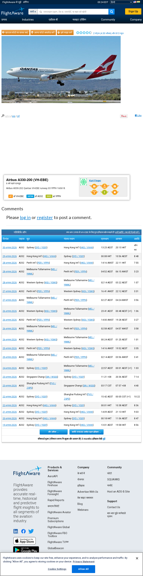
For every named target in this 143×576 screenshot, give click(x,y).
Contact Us (113, 507)
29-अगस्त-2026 (10, 256)
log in (25, 217)
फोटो (109, 473)
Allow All (83, 569)
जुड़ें (103, 438)
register (45, 217)
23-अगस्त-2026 (10, 377)
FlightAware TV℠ (58, 542)
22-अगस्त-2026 (10, 396)
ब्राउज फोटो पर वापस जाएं (16, 32)
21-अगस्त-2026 (10, 412)
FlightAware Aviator (59, 512)
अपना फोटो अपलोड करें (44, 32)
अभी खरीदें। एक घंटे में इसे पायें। (127, 232)
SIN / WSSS (51, 377)
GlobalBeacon (56, 548)
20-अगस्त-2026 (10, 418)
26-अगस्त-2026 (10, 311)
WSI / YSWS (51, 282)
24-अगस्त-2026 (10, 368)
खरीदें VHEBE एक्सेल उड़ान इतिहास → (86, 432)
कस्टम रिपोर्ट (53, 506)
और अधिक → (53, 432)
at (54, 196)
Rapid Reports (56, 500)
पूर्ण (18, 116)
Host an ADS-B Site (118, 491)
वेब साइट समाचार (85, 497)
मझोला (7, 116)
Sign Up (133, 11)
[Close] (137, 558)
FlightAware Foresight (55, 493)
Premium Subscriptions (56, 520)
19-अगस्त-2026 (10, 425)
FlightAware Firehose (55, 484)
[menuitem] (4, 19)
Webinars (82, 509)
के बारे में (81, 473)
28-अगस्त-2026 (10, 263)
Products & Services (55, 469)
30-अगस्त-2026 (10, 247)
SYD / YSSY (41, 247)
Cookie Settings (57, 569)
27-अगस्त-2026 (10, 291)
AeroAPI (53, 476)
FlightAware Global (59, 527)
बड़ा (13, 116)
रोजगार (80, 479)
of (35, 196)
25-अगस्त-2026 (10, 348)
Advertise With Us (87, 491)
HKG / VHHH (87, 247)
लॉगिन (25, 2)
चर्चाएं (109, 485)
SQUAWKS (113, 479)
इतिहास (80, 485)
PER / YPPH (43, 263)
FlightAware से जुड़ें (11, 2)
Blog (80, 503)
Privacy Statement (83, 561)
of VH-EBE (16, 196)
